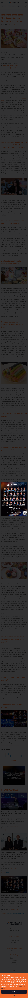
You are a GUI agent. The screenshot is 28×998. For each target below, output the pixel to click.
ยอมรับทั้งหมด (14, 991)
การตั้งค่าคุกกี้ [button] (14, 996)
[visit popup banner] (14, 499)
